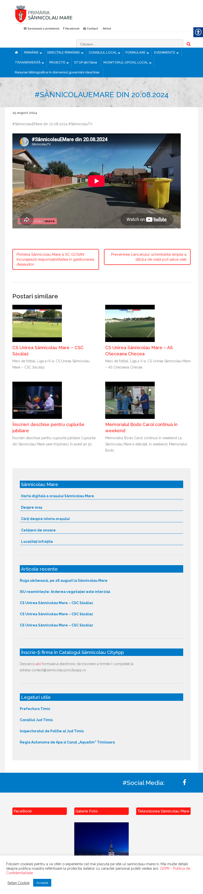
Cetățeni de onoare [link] (38, 530)
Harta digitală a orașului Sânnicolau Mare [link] (57, 496)
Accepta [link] (42, 883)
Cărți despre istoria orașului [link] (45, 519)
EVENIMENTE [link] (164, 52)
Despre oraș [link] (31, 507)
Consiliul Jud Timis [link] (36, 720)
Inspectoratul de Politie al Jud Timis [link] (52, 731)
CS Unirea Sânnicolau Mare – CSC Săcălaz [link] (56, 603)
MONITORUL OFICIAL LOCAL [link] (125, 62)
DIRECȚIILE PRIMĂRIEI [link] (63, 52)
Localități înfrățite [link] (37, 542)
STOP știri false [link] (85, 62)
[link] (55, 15)
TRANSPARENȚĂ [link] (28, 62)
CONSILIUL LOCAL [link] (103, 52)
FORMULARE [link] (136, 52)
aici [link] (38, 664)
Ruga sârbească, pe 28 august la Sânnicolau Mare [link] (63, 581)
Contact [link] (92, 28)
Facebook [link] (72, 28)
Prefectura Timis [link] (35, 709)
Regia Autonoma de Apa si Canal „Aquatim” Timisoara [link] (67, 742)
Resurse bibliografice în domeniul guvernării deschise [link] (57, 72)
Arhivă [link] (107, 28)
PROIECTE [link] (57, 62)
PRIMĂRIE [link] (31, 52)
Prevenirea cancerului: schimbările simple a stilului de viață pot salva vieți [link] (148, 257)
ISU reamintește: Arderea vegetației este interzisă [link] (65, 592)
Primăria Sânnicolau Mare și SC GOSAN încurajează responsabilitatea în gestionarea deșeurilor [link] (55, 259)
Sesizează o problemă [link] (43, 28)
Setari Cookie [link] (18, 883)
